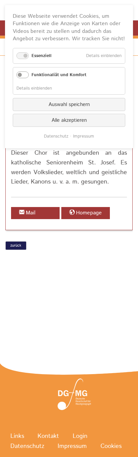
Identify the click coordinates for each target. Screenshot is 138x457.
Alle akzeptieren (69, 120)
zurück (15, 245)
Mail (31, 213)
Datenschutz (27, 446)
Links (17, 436)
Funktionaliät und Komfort (58, 75)
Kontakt (48, 436)
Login (80, 436)
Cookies (111, 446)
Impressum (72, 446)
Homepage (89, 213)
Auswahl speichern (69, 104)
